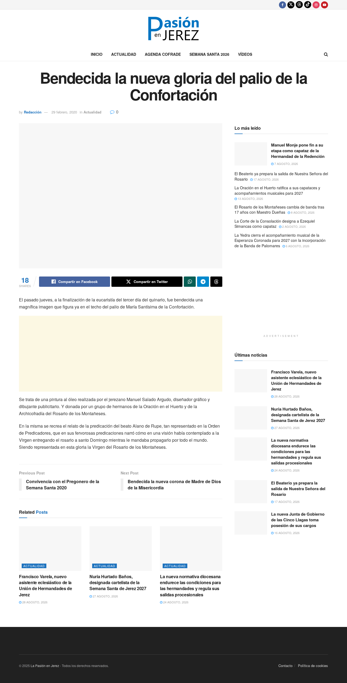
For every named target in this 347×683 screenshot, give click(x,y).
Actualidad (123, 54)
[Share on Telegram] (203, 282)
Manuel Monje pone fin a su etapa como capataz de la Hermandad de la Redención (297, 150)
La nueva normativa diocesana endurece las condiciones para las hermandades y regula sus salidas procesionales (190, 585)
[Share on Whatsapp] (190, 282)
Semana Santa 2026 (209, 54)
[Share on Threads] (216, 282)
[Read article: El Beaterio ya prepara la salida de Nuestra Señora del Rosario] (250, 491)
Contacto (285, 665)
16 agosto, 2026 (287, 533)
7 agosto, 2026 (286, 163)
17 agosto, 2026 (266, 179)
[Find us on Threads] (299, 4)
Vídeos (245, 54)
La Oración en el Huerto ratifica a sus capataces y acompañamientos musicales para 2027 (277, 190)
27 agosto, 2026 (105, 596)
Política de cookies (313, 665)
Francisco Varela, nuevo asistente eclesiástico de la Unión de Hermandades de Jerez (45, 585)
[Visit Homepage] (173, 28)
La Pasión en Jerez (45, 665)
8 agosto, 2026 (302, 212)
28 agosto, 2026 (34, 602)
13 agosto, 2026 (250, 198)
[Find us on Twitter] (290, 4)
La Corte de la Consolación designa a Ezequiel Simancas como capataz (274, 223)
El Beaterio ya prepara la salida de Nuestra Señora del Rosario (281, 176)
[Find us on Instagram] (316, 4)
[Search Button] (326, 54)
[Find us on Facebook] (282, 4)
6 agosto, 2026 (297, 246)
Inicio (96, 54)
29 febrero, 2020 (64, 112)
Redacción (32, 112)
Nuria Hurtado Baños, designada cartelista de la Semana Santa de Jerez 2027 (117, 582)
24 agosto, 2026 (175, 602)
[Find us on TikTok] (307, 4)
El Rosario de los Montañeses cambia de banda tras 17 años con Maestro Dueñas (279, 209)
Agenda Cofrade (163, 54)
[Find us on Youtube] (324, 4)
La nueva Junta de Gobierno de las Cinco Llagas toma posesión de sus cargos (297, 519)
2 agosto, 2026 (293, 226)
